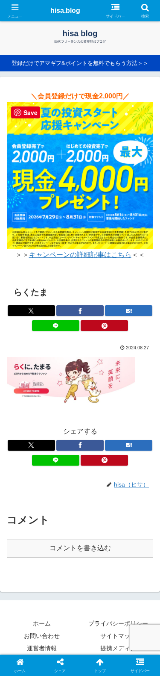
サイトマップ (118, 635)
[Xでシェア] (31, 310)
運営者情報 (42, 648)
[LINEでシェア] (55, 325)
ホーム (42, 623)
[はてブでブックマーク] (128, 310)
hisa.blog (65, 10)
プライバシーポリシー (118, 623)
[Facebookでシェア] (80, 310)
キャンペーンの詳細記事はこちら (80, 254)
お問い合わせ (42, 635)
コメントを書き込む (80, 548)
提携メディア (118, 648)
